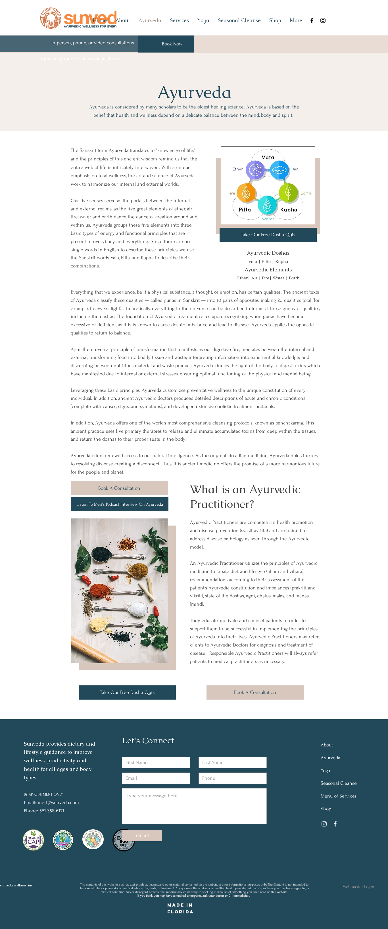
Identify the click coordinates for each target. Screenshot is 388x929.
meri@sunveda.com (58, 802)
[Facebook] (311, 20)
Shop (326, 808)
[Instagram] (323, 20)
